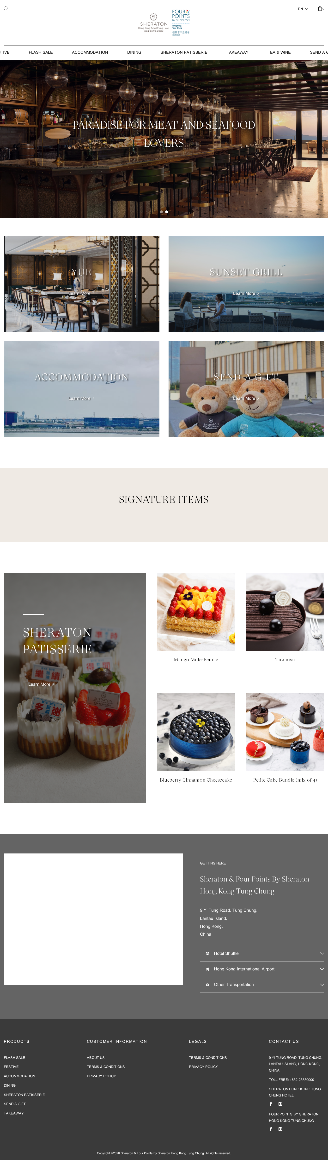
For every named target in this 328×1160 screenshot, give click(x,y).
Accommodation (90, 53)
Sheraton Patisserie (184, 53)
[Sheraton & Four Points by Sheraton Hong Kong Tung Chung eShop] (164, 23)
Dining (134, 53)
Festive (11, 1067)
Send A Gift (15, 1104)
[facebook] (271, 1104)
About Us (96, 1058)
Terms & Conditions (106, 1067)
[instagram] (280, 1104)
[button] (161, 211)
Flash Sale (41, 53)
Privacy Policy (101, 1076)
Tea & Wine (279, 53)
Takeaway (238, 53)
